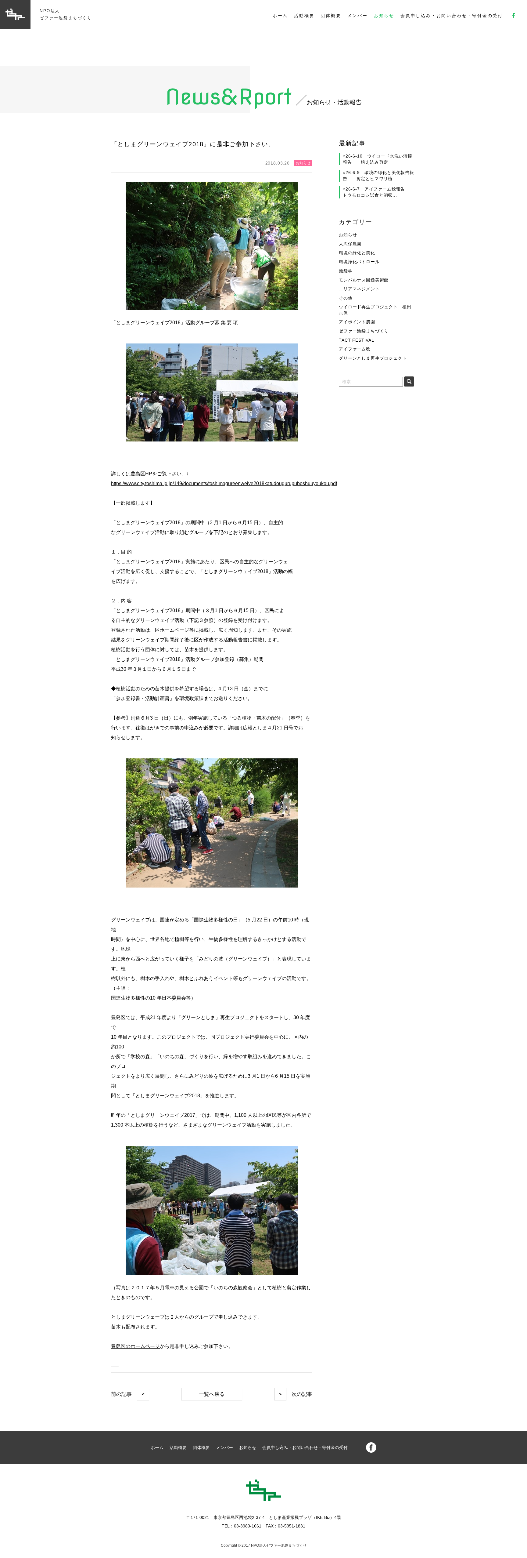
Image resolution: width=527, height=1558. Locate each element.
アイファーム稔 (355, 349)
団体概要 (331, 15)
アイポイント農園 (357, 321)
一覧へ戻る (212, 1394)
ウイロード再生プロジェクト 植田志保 (375, 309)
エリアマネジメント (359, 288)
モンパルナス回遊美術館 (364, 280)
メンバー (357, 15)
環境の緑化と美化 (357, 252)
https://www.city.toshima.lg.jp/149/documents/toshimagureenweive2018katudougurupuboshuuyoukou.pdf (224, 483)
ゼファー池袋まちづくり (364, 331)
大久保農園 (350, 243)
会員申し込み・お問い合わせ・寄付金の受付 (451, 15)
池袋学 (346, 270)
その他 (346, 298)
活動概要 (304, 15)
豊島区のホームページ (135, 1346)
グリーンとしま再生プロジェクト (373, 358)
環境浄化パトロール (359, 261)
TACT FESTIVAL (356, 340)
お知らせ (384, 15)
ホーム (280, 15)
